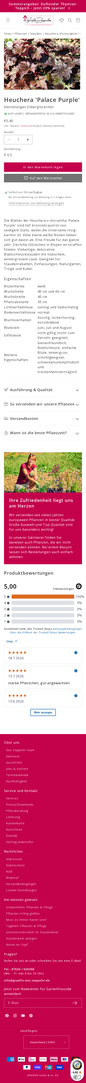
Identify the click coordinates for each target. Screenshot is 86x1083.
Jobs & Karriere (17, 769)
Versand (25, 125)
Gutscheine (14, 829)
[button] (8, 20)
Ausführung (12, 149)
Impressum (14, 859)
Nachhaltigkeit (16, 781)
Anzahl (9, 132)
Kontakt (12, 836)
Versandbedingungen (21, 884)
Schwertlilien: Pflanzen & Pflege (29, 907)
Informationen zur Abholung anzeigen (36, 203)
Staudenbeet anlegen (21, 938)
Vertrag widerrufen (19, 842)
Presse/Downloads (20, 804)
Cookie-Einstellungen (21, 890)
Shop (7, 33)
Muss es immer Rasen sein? (26, 920)
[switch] (77, 1077)
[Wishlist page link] (62, 20)
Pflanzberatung (17, 811)
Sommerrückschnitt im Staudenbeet (32, 932)
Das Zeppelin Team (20, 750)
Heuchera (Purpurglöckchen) (65, 33)
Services (12, 798)
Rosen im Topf (17, 945)
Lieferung (13, 817)
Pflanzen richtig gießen (23, 913)
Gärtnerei (13, 756)
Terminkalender (17, 775)
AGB (9, 871)
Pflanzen (20, 33)
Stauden (36, 33)
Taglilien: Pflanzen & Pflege (26, 926)
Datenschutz (15, 865)
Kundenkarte (15, 823)
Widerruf (12, 878)
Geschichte (14, 762)
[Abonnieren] (75, 1003)
